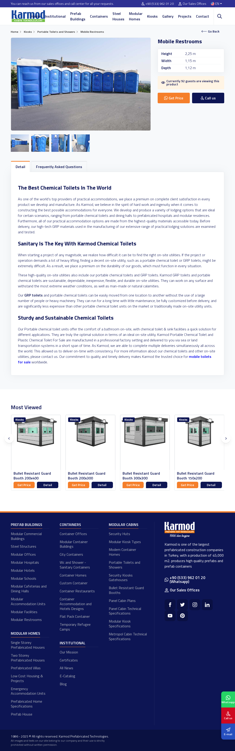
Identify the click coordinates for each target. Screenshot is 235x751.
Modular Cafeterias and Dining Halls (29, 588)
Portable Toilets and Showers (124, 565)
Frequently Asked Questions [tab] (59, 166)
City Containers (71, 554)
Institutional (55, 16)
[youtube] (170, 615)
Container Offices (73, 533)
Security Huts (119, 533)
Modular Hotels (23, 570)
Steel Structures (23, 546)
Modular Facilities (24, 612)
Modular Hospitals (25, 562)
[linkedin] (207, 604)
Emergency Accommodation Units (28, 691)
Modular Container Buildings (74, 544)
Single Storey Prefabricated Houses (28, 645)
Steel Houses (118, 16)
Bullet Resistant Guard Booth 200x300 (86, 476)
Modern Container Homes (122, 552)
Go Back (213, 31)
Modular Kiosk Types (125, 541)
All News (66, 668)
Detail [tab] (20, 166)
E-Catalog (67, 676)
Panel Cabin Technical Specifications (125, 611)
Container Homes (73, 575)
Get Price (24, 484)
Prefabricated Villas (26, 668)
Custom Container (73, 583)
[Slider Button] (9, 438)
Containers (99, 16)
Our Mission (69, 652)
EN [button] (217, 3)
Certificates (69, 660)
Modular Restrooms (26, 619)
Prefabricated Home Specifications (26, 704)
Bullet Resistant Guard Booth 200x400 (32, 476)
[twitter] (182, 604)
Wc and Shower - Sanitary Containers (75, 565)
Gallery (167, 16)
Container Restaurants (77, 591)
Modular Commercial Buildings (26, 536)
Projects (184, 16)
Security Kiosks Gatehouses (121, 577)
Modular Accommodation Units (28, 601)
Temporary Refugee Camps (75, 627)
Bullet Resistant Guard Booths (126, 590)
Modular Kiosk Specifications (120, 623)
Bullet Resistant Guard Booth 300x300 (141, 476)
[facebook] (170, 604)
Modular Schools (23, 578)
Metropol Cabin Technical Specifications (128, 636)
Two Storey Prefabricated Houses (28, 658)
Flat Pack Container (75, 616)
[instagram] (194, 604)
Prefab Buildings (77, 16)
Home (35, 16)
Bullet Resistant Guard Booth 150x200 (195, 476)
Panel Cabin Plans (122, 600)
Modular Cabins (123, 524)
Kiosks (152, 16)
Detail (47, 484)
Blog (63, 684)
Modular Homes (136, 16)
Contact (202, 16)
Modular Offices (23, 554)
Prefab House (21, 714)
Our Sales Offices (194, 3)
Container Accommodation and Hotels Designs (76, 603)
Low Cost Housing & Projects (27, 678)
